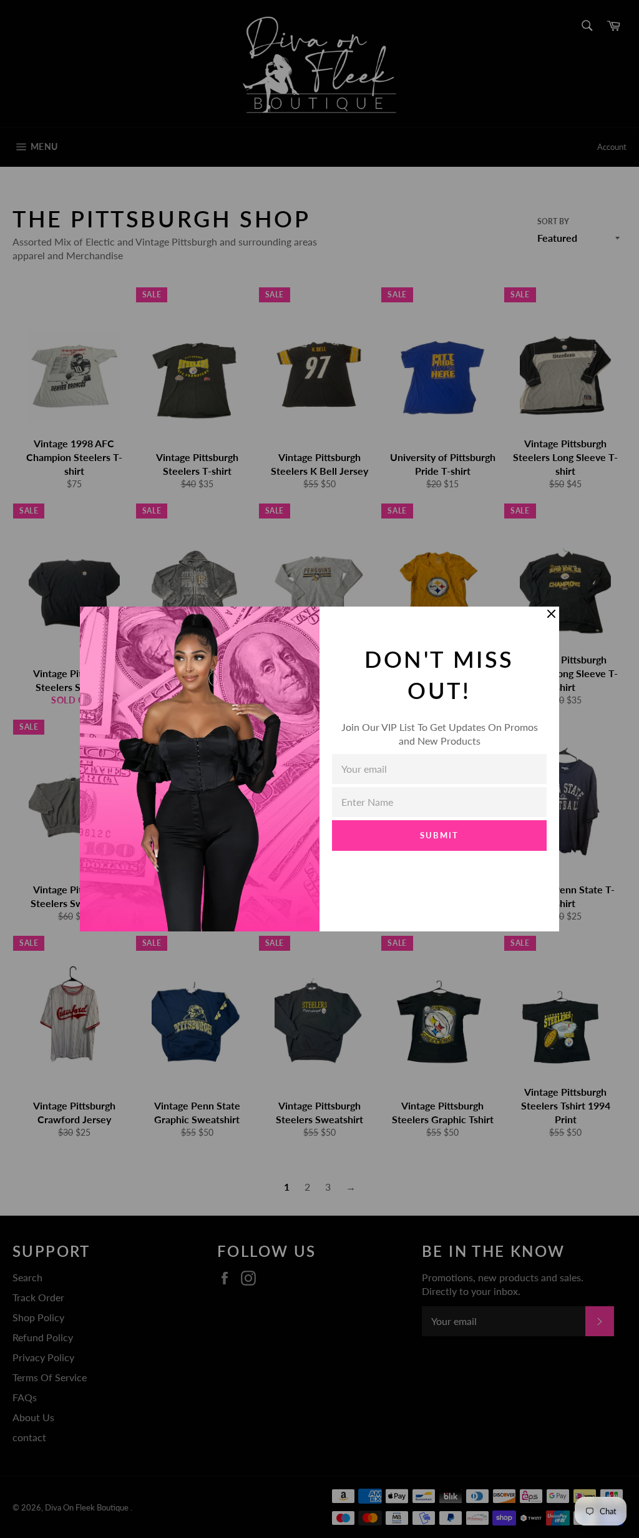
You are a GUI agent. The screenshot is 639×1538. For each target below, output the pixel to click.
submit (439, 835)
